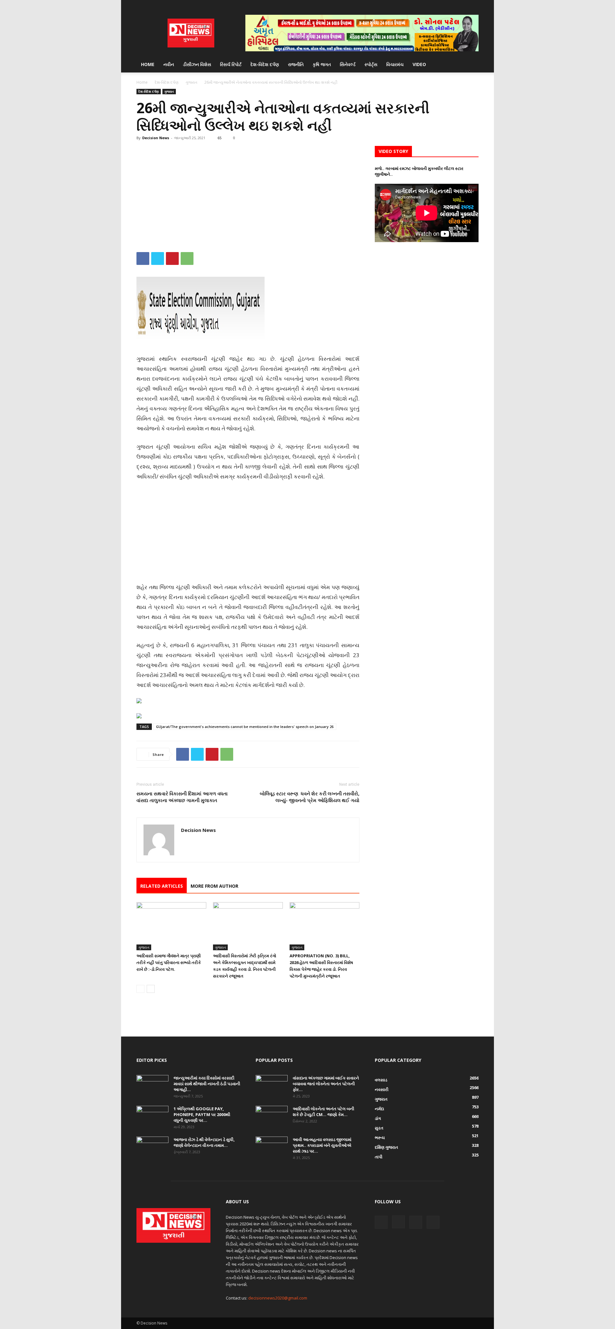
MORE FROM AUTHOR (214, 886)
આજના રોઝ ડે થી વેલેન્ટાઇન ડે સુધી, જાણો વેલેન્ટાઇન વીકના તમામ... (204, 1142)
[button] (471, 65)
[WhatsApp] (187, 258)
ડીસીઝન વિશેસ (197, 64)
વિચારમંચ (395, 64)
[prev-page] (140, 989)
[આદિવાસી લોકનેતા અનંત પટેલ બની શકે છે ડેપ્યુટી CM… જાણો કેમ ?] (272, 1117)
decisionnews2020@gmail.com (277, 1298)
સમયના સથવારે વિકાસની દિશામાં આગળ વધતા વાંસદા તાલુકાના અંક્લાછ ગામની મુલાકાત (182, 796)
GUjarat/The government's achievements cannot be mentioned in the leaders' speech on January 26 (244, 726)
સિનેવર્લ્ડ (348, 64)
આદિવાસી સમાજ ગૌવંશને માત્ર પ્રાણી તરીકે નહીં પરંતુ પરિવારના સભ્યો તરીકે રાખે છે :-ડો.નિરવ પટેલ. (168, 962)
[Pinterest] (172, 258)
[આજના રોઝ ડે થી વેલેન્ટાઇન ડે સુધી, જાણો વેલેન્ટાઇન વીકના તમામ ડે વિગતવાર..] (152, 1148)
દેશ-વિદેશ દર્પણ (264, 64)
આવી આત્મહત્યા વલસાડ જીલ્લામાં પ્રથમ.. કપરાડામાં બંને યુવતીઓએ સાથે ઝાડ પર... (322, 1145)
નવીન (168, 64)
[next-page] (151, 989)
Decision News (155, 137)
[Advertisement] (247, 193)
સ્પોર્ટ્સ (371, 64)
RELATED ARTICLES (161, 886)
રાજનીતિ (296, 64)
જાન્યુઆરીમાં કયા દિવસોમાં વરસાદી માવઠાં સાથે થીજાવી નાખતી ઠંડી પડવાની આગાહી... (207, 1083)
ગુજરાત (191, 82)
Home (147, 64)
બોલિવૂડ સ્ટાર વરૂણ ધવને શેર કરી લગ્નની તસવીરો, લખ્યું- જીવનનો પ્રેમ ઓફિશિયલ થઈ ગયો (309, 796)
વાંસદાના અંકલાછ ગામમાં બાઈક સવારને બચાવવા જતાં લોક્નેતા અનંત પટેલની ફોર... (326, 1083)
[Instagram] (452, 5)
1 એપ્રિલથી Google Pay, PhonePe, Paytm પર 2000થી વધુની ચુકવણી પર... (202, 1114)
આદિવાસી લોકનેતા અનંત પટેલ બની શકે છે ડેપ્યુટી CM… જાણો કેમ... (323, 1111)
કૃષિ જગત (322, 64)
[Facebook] (442, 5)
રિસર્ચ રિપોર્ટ (231, 64)
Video (419, 64)
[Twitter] (463, 5)
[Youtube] (474, 5)
